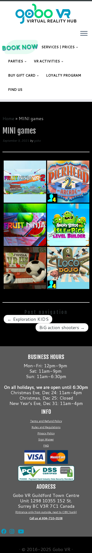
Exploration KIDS (28, 319)
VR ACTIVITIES (47, 61)
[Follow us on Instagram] (11, 525)
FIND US (15, 89)
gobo (37, 140)
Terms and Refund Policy (46, 421)
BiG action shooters (62, 327)
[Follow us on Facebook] (3, 525)
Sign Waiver (46, 439)
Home (8, 118)
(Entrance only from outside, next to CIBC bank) (46, 512)
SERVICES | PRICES (58, 47)
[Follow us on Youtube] (19, 525)
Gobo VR (61, 549)
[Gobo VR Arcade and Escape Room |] (46, 14)
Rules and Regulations (46, 427)
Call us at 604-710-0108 (46, 518)
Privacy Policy (46, 433)
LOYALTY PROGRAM (63, 75)
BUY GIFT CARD (22, 75)
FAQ (46, 446)
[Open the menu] (84, 33)
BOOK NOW (19, 47)
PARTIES (16, 61)
